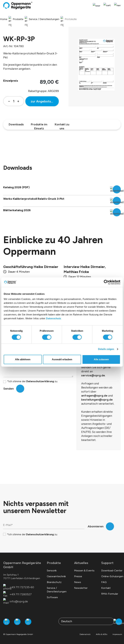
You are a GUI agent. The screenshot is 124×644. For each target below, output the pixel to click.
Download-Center (111, 570)
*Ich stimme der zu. (32, 381)
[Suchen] (96, 6)
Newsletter (81, 587)
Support (107, 563)
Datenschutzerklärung (40, 381)
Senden (8, 388)
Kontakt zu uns (62, 125)
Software (52, 597)
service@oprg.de (93, 375)
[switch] (46, 337)
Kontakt (106, 587)
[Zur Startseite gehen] (17, 5)
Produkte (54, 563)
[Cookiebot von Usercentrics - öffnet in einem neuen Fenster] (106, 282)
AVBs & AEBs (101, 634)
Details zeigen (106, 349)
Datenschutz (53, 318)
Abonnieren (95, 526)
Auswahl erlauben (62, 359)
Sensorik (52, 570)
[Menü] (116, 5)
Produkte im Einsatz (39, 125)
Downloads (16, 124)
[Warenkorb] (107, 5)
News (77, 582)
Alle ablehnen (22, 359)
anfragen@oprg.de (94, 395)
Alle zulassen (101, 359)
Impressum (117, 634)
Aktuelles (81, 563)
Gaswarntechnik (56, 576)
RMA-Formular (109, 593)
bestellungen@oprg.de (97, 399)
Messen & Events (84, 570)
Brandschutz (54, 582)
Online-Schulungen (112, 576)
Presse (78, 576)
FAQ (104, 582)
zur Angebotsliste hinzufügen (45, 101)
